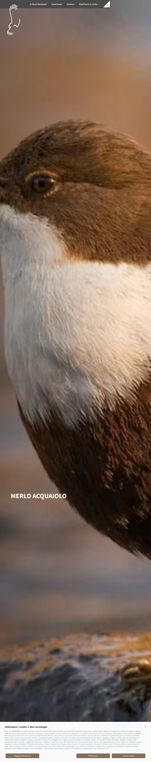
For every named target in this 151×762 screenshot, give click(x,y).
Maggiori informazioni (22, 756)
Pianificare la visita (88, 4)
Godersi (70, 4)
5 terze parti (16, 731)
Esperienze (57, 4)
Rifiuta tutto (93, 756)
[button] (145, 726)
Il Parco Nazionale (38, 4)
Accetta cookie (128, 756)
